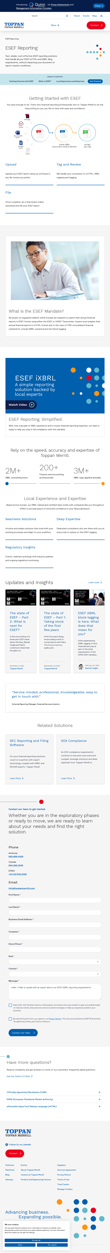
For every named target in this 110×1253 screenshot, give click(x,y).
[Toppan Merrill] (14, 25)
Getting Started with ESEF (21, 81)
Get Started (95, 81)
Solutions (9, 1165)
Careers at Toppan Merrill (32, 1175)
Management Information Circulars (34, 8)
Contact (94, 25)
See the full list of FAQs (18, 1076)
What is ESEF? (45, 81)
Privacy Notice (64, 1175)
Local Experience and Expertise (70, 81)
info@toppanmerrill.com (22, 888)
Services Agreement (66, 1170)
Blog (7, 1175)
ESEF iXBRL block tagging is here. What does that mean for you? (88, 623)
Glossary (9, 1179)
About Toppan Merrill (30, 1170)
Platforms (9, 1170)
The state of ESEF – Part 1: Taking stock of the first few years (55, 621)
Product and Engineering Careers (36, 1179)
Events (24, 1165)
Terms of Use (63, 1179)
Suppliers (61, 1165)
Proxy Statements (60, 4)
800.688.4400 (16, 856)
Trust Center (63, 1184)
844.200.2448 (16, 865)
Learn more (93, 582)
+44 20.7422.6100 (18, 874)
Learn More (15, 778)
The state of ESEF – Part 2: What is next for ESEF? (19, 621)
